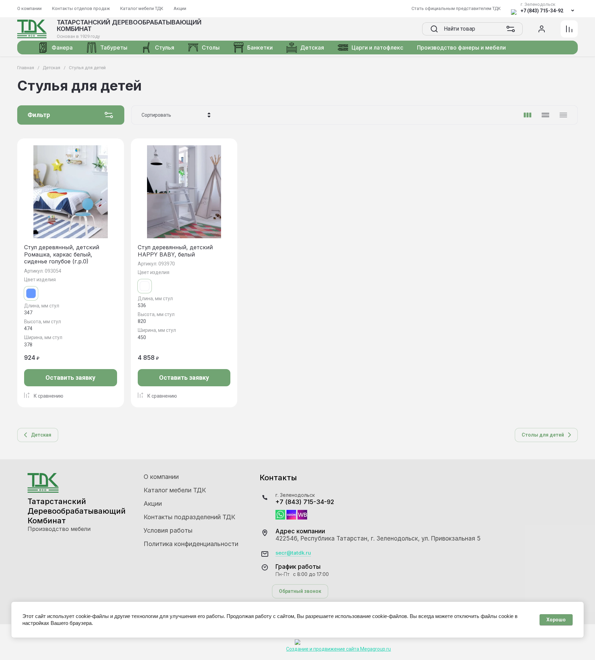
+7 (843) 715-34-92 (542, 10)
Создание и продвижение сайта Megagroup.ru (338, 649)
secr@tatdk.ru (293, 553)
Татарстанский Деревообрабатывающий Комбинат (129, 26)
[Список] (545, 115)
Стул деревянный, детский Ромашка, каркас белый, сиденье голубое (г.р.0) (61, 254)
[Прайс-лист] (563, 115)
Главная (25, 67)
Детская (51, 67)
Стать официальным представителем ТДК (456, 8)
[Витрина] (527, 115)
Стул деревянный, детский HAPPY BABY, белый (175, 251)
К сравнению (48, 396)
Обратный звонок (300, 591)
